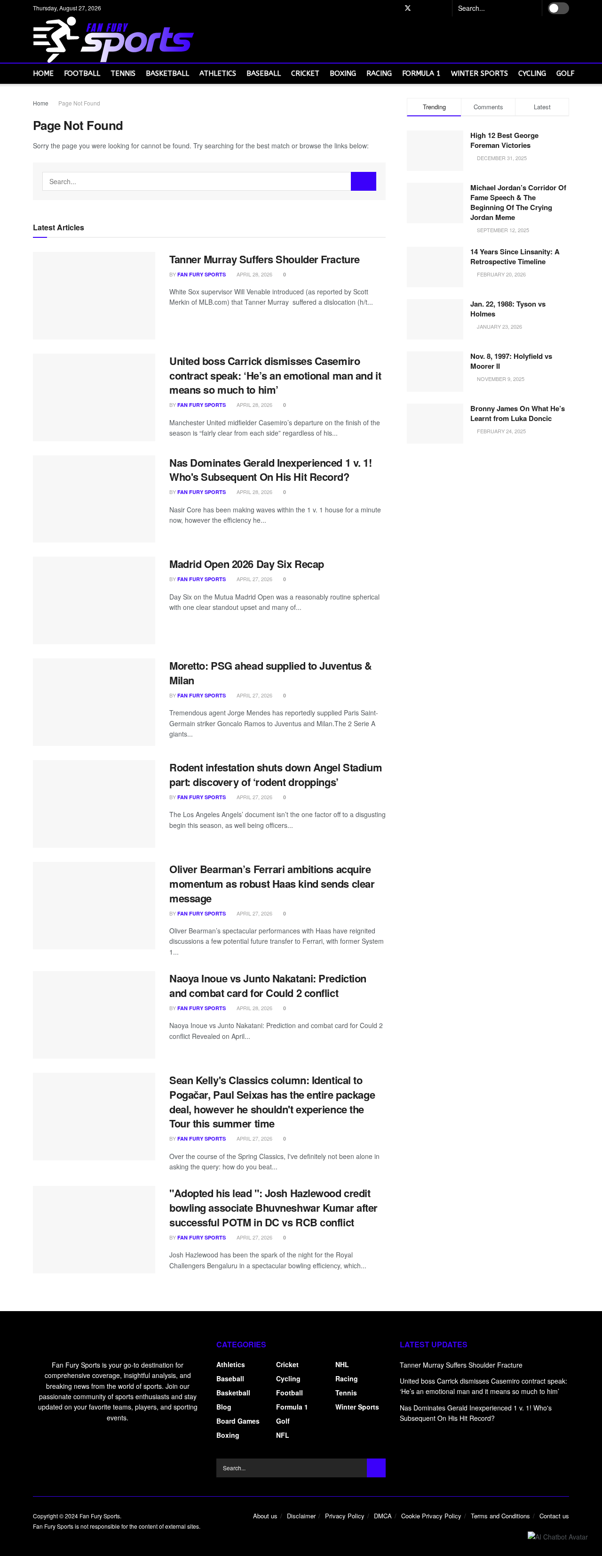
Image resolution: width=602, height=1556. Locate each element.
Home (43, 73)
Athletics (217, 73)
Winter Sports (479, 73)
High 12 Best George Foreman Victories (504, 140)
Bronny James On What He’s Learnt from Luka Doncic (517, 413)
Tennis (123, 73)
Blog (223, 1406)
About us (265, 1515)
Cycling (532, 73)
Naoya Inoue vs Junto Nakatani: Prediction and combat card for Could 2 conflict (267, 985)
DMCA (383, 1515)
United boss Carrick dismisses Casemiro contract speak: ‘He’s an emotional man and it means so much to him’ (275, 375)
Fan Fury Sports (201, 274)
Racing (379, 73)
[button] (558, 1536)
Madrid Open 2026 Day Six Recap (246, 563)
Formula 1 (421, 73)
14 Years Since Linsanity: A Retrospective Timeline (515, 256)
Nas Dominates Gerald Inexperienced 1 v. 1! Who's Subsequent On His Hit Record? (270, 470)
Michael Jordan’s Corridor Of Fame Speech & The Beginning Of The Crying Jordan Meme (518, 202)
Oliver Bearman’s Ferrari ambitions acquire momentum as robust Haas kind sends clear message (271, 883)
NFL (282, 1435)
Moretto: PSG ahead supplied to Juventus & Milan (270, 673)
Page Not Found (79, 103)
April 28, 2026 (253, 274)
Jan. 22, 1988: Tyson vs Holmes (508, 309)
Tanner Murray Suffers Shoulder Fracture (264, 259)
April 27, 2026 (253, 579)
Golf (565, 73)
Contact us (554, 1515)
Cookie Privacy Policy (431, 1515)
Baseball (263, 73)
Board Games (238, 1421)
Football (82, 73)
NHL (342, 1364)
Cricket (305, 73)
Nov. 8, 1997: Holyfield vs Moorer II (511, 361)
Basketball (167, 73)
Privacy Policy (344, 1515)
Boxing (343, 73)
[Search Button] (531, 8)
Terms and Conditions (500, 1515)
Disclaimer (301, 1515)
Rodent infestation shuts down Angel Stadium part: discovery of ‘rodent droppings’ (275, 774)
